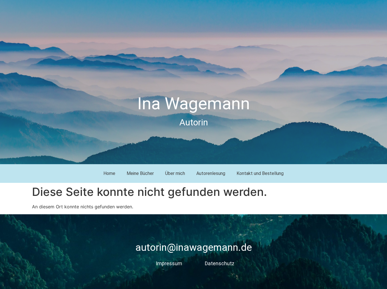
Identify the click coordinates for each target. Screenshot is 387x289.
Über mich (175, 173)
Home (109, 173)
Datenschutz (219, 263)
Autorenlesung (210, 173)
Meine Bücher (140, 173)
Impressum (169, 263)
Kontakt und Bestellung (260, 173)
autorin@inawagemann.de (193, 247)
